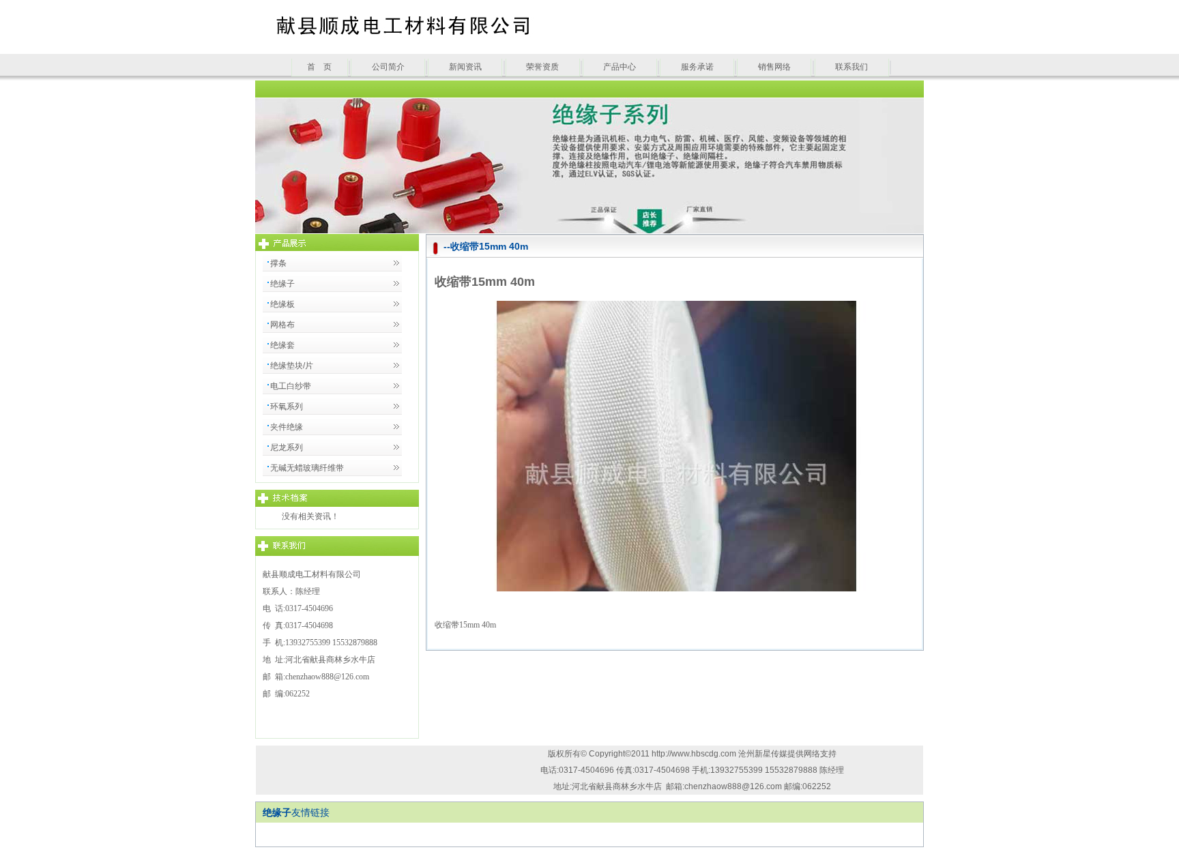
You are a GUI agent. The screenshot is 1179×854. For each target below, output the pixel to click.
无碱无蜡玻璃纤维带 (307, 468)
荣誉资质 (542, 67)
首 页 (319, 67)
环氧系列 (286, 406)
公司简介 (388, 67)
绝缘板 (282, 304)
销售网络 (774, 67)
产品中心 (619, 67)
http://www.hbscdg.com (695, 754)
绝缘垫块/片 (291, 365)
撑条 (278, 263)
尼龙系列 (286, 447)
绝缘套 (282, 345)
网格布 (282, 324)
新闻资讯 (465, 67)
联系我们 (851, 67)
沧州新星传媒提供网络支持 (787, 754)
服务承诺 (697, 67)
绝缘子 (282, 284)
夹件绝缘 (286, 427)
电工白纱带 (290, 386)
